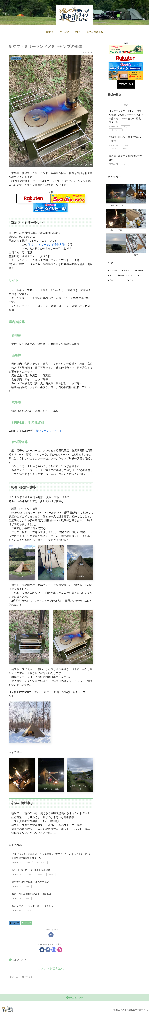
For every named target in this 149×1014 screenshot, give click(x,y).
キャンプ (15, 923)
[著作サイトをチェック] (42, 949)
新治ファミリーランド (49, 430)
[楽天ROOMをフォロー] (59, 949)
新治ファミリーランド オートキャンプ (33, 906)
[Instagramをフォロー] (53, 949)
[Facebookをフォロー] (47, 949)
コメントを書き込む (51, 968)
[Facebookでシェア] (51, 934)
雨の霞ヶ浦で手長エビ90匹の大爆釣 (30, 882)
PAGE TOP (76, 997)
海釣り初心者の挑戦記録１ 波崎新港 (31, 894)
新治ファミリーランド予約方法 (46, 244)
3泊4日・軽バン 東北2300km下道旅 (31, 870)
